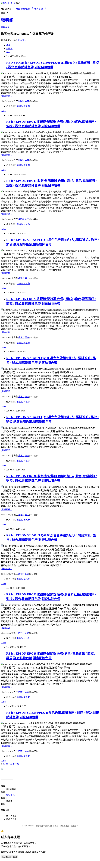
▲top (3, 111)
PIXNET (30, 826)
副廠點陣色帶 (23, 106)
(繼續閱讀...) (6, 96)
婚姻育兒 (22, 40)
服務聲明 (74, 826)
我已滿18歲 (6, 857)
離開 (15, 857)
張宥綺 (7, 20)
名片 (8, 52)
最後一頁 (14, 764)
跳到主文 (5, 27)
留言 (27, 101)
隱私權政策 (64, 826)
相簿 (8, 45)
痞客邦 (21, 101)
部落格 (9, 48)
